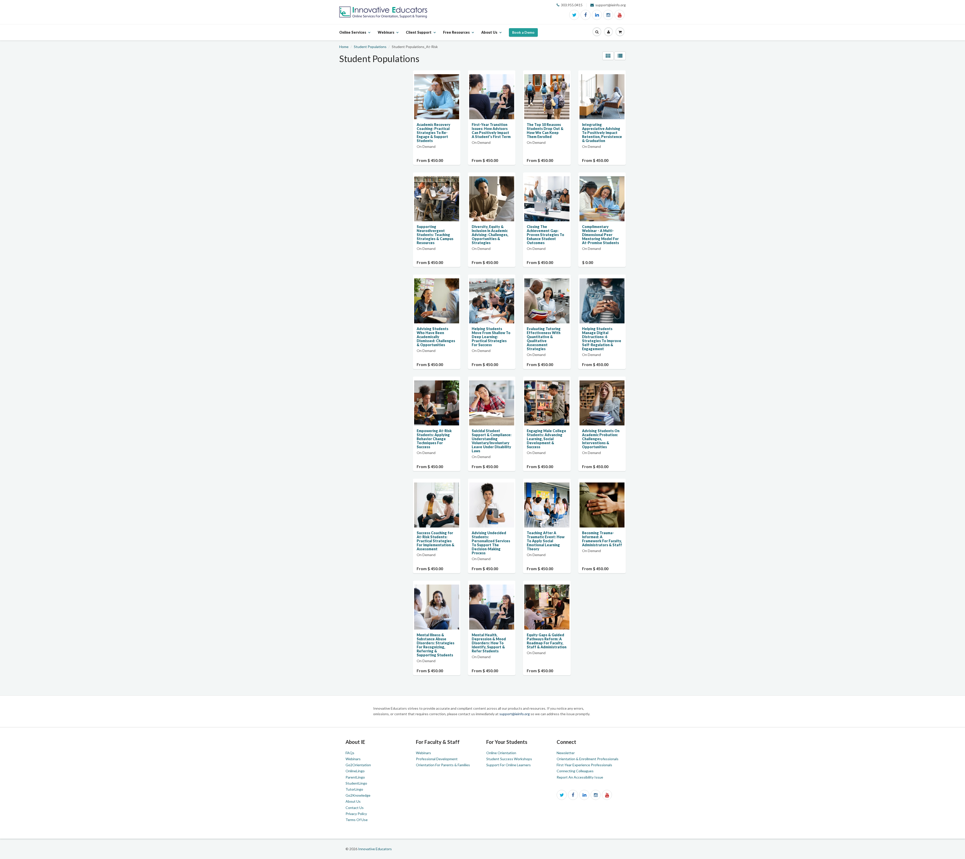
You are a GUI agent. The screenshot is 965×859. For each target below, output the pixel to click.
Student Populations (370, 46)
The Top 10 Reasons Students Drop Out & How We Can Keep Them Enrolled (545, 130)
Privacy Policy (356, 813)
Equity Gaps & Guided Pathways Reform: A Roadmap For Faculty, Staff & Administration (546, 641)
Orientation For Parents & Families (443, 765)
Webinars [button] (386, 35)
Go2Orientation (358, 765)
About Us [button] (489, 35)
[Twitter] (574, 15)
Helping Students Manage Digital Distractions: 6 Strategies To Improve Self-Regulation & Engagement (601, 339)
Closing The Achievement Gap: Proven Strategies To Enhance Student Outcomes (545, 234)
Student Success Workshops (509, 759)
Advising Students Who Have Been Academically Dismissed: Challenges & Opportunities (436, 337)
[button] (597, 32)
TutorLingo (354, 789)
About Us (353, 801)
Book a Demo (523, 32)
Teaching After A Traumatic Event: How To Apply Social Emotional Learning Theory (545, 541)
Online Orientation (501, 753)
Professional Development (437, 759)
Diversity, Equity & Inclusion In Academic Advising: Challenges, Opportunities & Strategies (490, 234)
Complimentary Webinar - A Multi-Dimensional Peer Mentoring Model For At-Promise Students (600, 234)
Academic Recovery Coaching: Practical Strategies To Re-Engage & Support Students (433, 132)
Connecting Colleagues (575, 771)
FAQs (350, 753)
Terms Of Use (357, 820)
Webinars (353, 759)
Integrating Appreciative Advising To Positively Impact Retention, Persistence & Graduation (602, 132)
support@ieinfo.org (514, 714)
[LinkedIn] (597, 15)
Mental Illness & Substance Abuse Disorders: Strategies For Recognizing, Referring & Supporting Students (435, 645)
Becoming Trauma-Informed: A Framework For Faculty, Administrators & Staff (602, 539)
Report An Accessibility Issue (580, 777)
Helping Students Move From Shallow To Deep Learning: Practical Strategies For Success (491, 337)
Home (344, 46)
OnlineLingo (355, 771)
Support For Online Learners (508, 765)
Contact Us (355, 807)
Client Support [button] (418, 35)
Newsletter (566, 753)
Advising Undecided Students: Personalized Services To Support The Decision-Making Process (491, 543)
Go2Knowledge (358, 795)
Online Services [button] (352, 35)
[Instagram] (608, 15)
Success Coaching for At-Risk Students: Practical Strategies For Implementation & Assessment (435, 541)
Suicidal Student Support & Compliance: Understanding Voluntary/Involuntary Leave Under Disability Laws (491, 441)
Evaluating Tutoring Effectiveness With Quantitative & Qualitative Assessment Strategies (544, 339)
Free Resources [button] (456, 35)
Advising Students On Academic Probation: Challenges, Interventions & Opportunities (600, 439)
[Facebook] (586, 15)
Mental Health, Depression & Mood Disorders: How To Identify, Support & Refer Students (489, 643)
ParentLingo (355, 777)
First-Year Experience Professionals (584, 765)
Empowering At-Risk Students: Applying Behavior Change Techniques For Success (434, 439)
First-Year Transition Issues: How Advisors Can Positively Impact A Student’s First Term (491, 130)
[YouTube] (619, 15)
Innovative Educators (375, 849)
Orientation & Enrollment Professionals (587, 759)
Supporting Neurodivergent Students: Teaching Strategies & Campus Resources (435, 234)
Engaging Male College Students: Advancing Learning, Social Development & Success (546, 439)
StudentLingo (356, 783)
